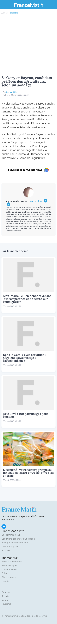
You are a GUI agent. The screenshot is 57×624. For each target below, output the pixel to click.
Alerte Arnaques (9, 565)
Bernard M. (11, 92)
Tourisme (6, 603)
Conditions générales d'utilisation (18, 538)
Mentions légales (9, 546)
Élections (14, 12)
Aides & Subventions (11, 561)
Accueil (4, 12)
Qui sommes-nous (10, 534)
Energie (5, 581)
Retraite (5, 596)
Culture (5, 573)
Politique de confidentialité (14, 542)
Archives (5, 550)
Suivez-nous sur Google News (25, 169)
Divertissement (9, 577)
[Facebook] (45, 200)
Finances (5, 592)
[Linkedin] (8, 204)
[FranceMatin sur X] (3, 526)
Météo (4, 600)
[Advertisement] (28, 44)
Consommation (9, 569)
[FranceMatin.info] (28, 4)
